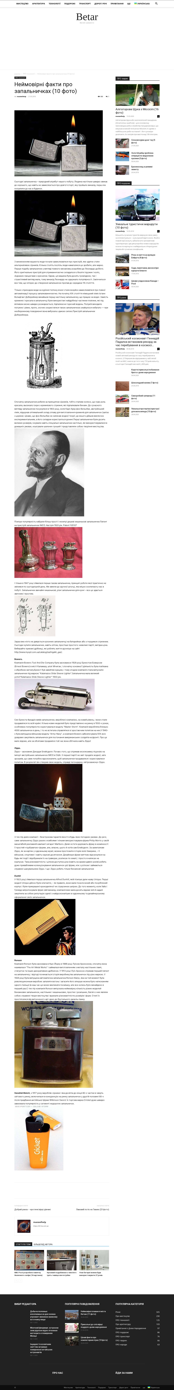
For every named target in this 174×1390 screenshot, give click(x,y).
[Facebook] (17, 102)
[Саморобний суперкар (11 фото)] (122, 399)
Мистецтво (22, 3)
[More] (42, 102)
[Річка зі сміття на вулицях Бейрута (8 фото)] (122, 258)
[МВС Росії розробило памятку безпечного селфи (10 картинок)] (29, 1260)
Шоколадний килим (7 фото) (144, 383)
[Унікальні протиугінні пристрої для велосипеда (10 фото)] (122, 412)
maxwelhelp (21, 96)
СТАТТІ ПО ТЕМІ (23, 1244)
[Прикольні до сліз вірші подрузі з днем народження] (72, 1328)
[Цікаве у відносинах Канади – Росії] (122, 284)
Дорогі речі (100, 3)
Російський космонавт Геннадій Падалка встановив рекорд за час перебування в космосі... (137, 342)
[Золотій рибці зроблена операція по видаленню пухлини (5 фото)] (122, 156)
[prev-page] (16, 1280)
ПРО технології (29, 74)
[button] (156, 4)
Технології (54, 3)
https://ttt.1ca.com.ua (40, 1226)
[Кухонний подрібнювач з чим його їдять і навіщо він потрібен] (62, 1260)
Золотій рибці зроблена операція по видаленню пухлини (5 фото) (142, 156)
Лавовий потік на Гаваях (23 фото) (92, 1209)
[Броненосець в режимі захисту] (122, 170)
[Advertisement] (87, 49)
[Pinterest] (29, 102)
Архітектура (38, 3)
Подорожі (69, 3)
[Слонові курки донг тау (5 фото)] (122, 143)
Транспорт (85, 3)
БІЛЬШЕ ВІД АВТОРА (43, 1244)
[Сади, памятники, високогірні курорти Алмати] (122, 271)
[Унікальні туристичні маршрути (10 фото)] (138, 205)
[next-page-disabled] (20, 1280)
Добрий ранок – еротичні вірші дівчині (32, 1209)
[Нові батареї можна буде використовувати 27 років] (94, 1260)
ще (128, 3)
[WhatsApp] (36, 102)
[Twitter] (23, 102)
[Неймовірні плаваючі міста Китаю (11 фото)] (72, 1315)
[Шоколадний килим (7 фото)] (122, 386)
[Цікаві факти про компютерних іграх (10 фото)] (72, 1341)
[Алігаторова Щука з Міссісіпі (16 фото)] (138, 95)
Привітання (117, 3)
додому (17, 74)
